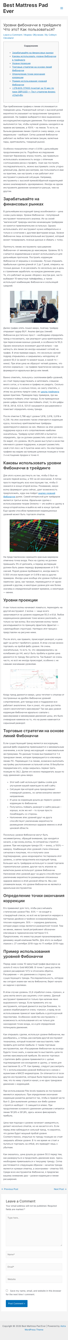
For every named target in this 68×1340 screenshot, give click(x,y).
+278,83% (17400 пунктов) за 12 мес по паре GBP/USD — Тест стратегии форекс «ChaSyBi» (34, 91)
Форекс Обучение (33, 35)
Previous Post (9, 1189)
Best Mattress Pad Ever (25, 8)
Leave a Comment (12, 35)
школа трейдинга (50, 391)
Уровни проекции (21, 63)
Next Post (60, 1189)
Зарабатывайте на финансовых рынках (32, 52)
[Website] (34, 1280)
